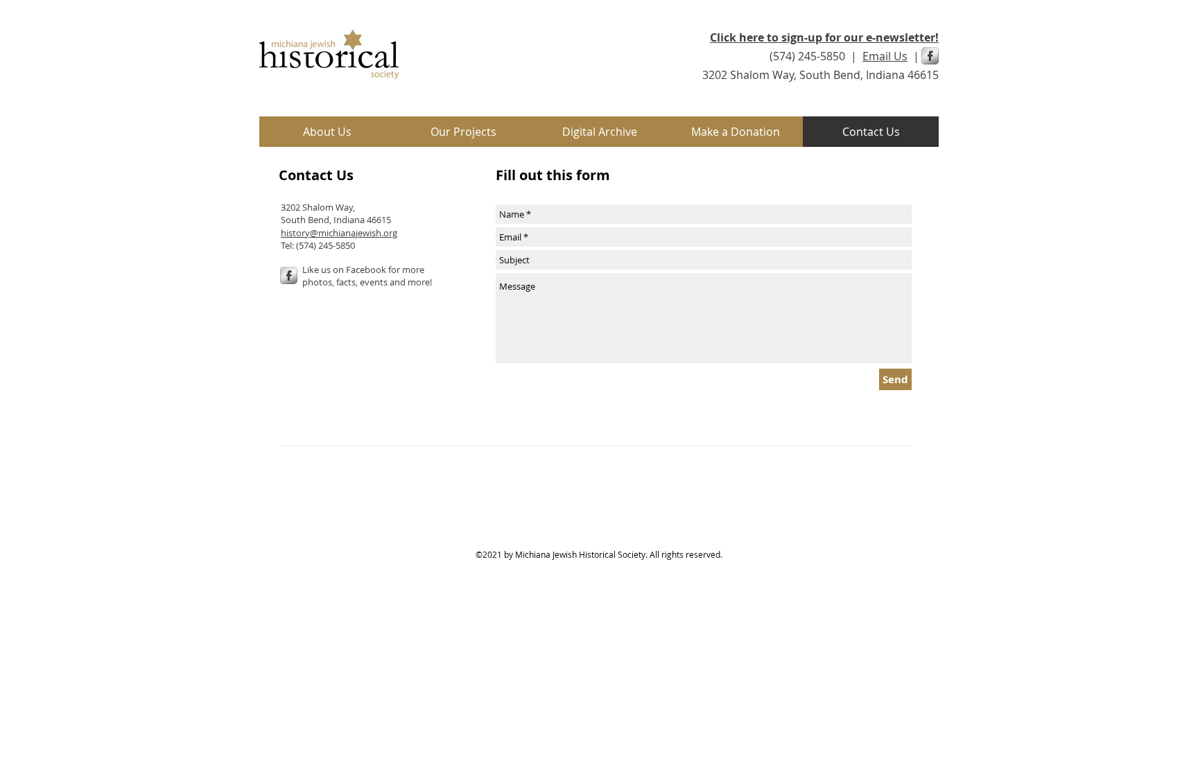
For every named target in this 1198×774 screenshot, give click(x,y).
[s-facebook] (930, 55)
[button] (463, 131)
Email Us (885, 56)
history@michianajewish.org (339, 233)
